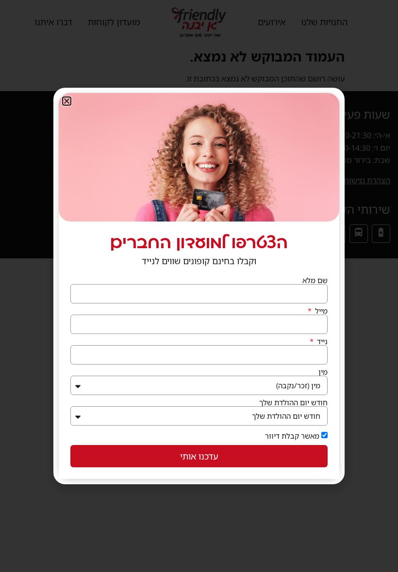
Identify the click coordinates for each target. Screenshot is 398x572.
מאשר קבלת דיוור (292, 436)
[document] (199, 286)
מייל (320, 311)
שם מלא (315, 280)
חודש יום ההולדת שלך (293, 402)
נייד (321, 341)
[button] (66, 101)
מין (323, 372)
